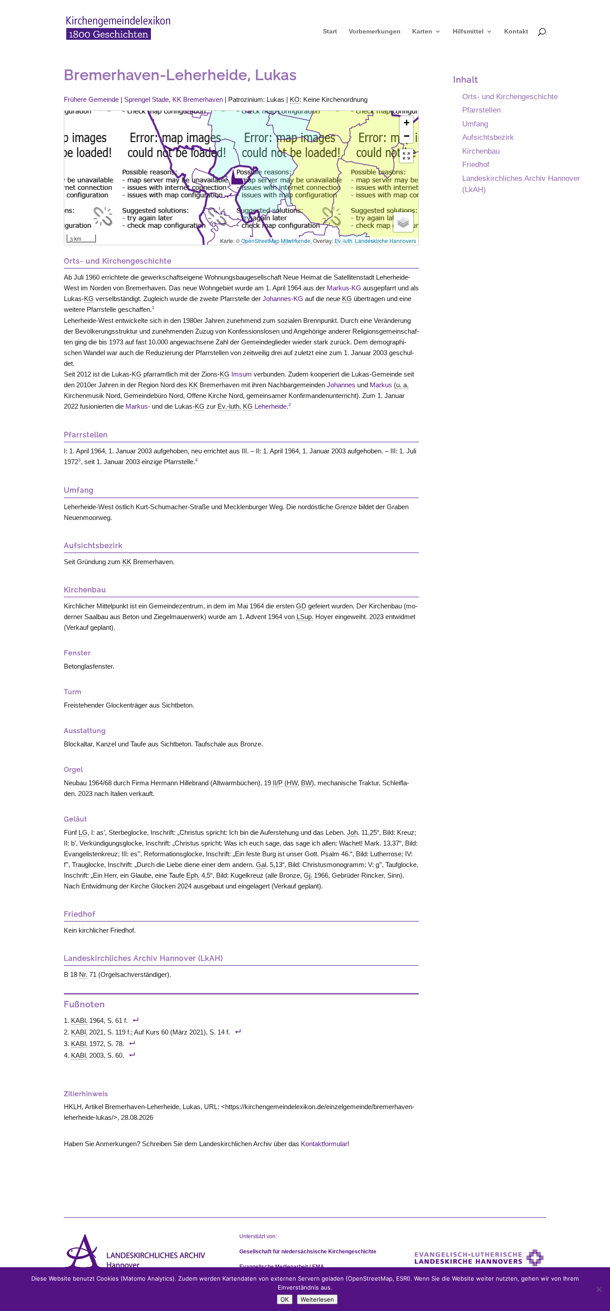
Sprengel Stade (146, 99)
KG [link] (89, 298)
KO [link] (295, 99)
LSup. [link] (305, 616)
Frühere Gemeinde (91, 99)
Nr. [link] (83, 974)
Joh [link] (352, 832)
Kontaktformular (324, 1144)
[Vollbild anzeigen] (406, 156)
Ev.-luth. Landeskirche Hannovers (375, 240)
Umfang (475, 124)
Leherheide (271, 406)
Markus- (137, 406)
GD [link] (301, 606)
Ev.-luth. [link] (229, 406)
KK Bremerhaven (197, 99)
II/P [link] (278, 783)
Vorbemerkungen (375, 31)
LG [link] (83, 832)
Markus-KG (344, 288)
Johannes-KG (283, 298)
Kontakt (516, 31)
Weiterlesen (317, 1299)
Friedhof (475, 164)
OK (284, 1299)
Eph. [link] (193, 875)
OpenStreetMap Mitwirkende (275, 240)
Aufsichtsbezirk (488, 137)
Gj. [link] (308, 875)
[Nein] (598, 1289)
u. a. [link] (402, 385)
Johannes (341, 385)
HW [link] (292, 783)
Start (330, 31)
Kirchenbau (481, 151)
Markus (381, 385)
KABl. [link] (79, 1020)
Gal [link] (261, 864)
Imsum (241, 374)
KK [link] (193, 385)
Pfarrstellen (481, 110)
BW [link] (306, 783)
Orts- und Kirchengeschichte (510, 96)
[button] (237, 176)
